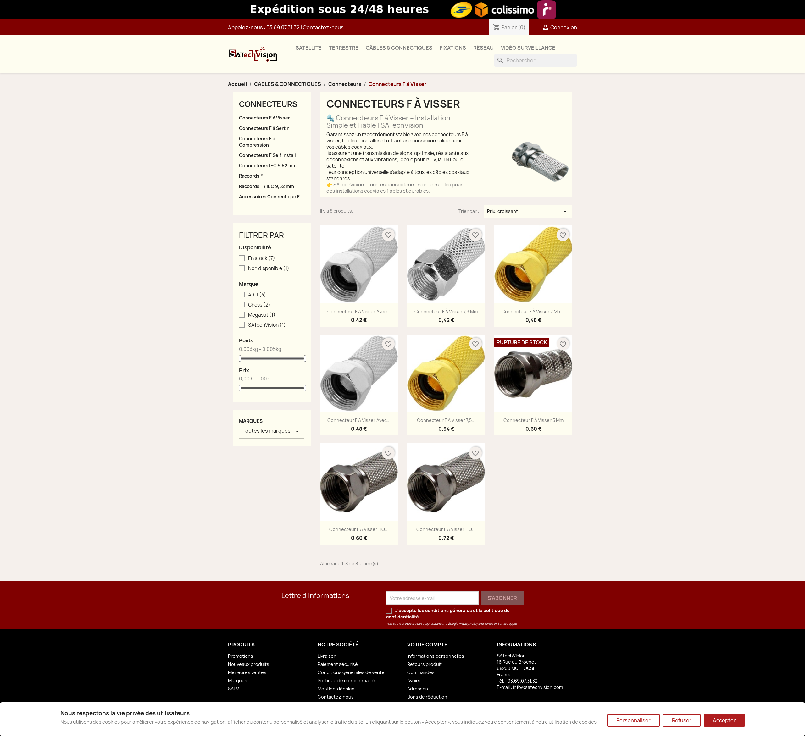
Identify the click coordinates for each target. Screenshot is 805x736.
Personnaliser (633, 720)
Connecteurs (268, 104)
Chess (259, 305)
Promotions (240, 656)
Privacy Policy (468, 624)
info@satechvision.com (538, 687)
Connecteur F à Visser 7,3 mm (446, 311)
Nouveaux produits (248, 664)
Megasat (261, 315)
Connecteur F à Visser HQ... (359, 529)
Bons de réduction (427, 697)
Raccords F (251, 176)
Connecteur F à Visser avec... (359, 311)
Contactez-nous (323, 27)
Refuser (681, 720)
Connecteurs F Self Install (267, 155)
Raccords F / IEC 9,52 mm (266, 186)
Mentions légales (336, 689)
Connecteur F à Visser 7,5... (446, 420)
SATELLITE (309, 47)
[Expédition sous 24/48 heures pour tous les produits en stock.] (402, 9)
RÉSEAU (483, 47)
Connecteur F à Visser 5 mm (533, 420)
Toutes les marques (271, 431)
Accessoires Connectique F (269, 197)
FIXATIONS (453, 47)
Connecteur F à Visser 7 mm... (533, 311)
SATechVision (267, 325)
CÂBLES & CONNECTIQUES (399, 47)
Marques (251, 421)
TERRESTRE (343, 47)
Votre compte (427, 644)
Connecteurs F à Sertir (264, 128)
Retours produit (424, 664)
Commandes (421, 672)
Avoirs (413, 680)
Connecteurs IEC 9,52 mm (268, 166)
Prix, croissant (528, 211)
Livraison (327, 656)
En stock (261, 258)
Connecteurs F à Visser (264, 118)
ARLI (257, 295)
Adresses (417, 689)
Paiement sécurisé (338, 664)
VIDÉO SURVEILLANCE (528, 47)
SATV (233, 689)
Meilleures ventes (247, 672)
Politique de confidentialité (346, 680)
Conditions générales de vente (351, 672)
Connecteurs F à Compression (257, 142)
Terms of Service (496, 624)
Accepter (724, 720)
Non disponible (268, 268)
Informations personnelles (435, 656)
